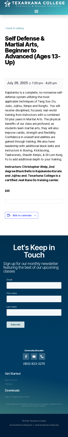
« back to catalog (14, 28)
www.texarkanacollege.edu (47, 425)
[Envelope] (34, 356)
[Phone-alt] (42, 356)
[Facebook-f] (26, 356)
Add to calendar (22, 215)
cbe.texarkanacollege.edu (20, 425)
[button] (36, 11)
